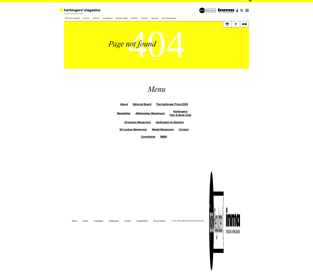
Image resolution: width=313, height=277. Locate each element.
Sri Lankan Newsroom (133, 129)
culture (96, 18)
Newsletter (124, 113)
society (86, 18)
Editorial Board (142, 104)
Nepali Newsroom (163, 129)
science (144, 18)
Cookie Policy (142, 221)
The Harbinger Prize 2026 (172, 104)
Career (85, 221)
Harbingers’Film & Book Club (180, 113)
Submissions (114, 221)
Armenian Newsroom (137, 122)
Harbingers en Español (170, 122)
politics (134, 18)
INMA (163, 137)
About (124, 104)
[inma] (227, 10)
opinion (154, 18)
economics (107, 18)
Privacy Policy (159, 221)
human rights (122, 18)
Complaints (148, 137)
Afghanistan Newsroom (150, 113)
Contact (184, 129)
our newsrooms (169, 18)
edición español (72, 18)
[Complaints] (208, 10)
